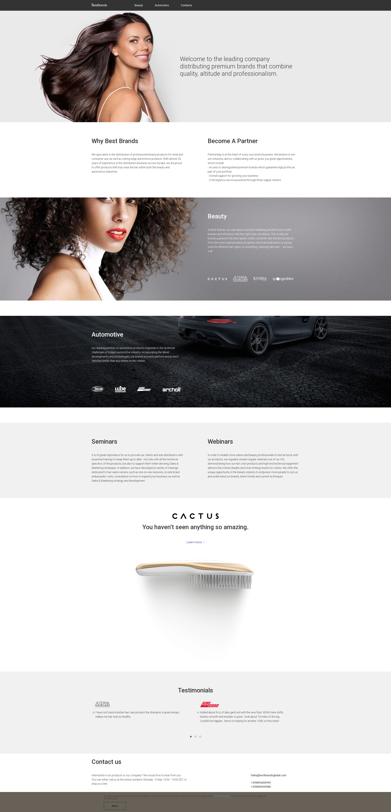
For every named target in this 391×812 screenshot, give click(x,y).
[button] (191, 736)
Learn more (194, 542)
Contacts (186, 5)
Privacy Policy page (222, 796)
